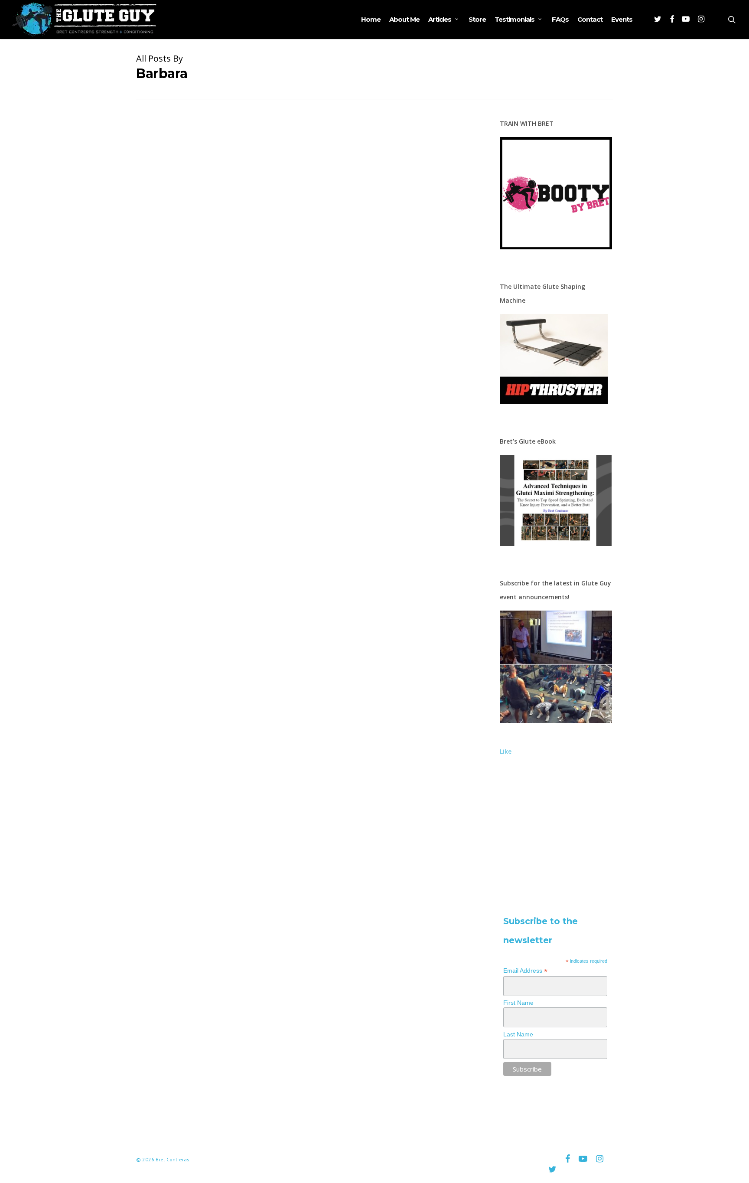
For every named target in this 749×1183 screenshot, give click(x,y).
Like (505, 751)
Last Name (518, 1034)
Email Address (525, 971)
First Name (518, 1002)
